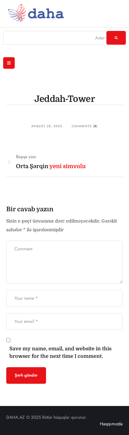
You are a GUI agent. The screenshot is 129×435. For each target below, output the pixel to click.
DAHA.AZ (15, 417)
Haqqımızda (111, 424)
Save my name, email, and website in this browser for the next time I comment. (60, 352)
